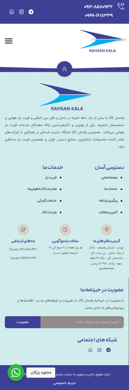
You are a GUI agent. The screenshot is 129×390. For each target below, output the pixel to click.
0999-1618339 (99, 15)
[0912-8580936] (120, 6)
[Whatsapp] (11, 11)
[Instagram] (21, 11)
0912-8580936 (98, 7)
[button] (8, 40)
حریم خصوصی (64, 383)
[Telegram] (31, 11)
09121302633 (28, 258)
